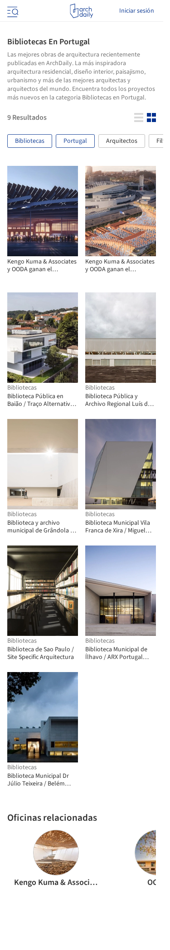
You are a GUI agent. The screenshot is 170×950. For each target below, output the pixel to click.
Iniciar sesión (136, 11)
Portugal (75, 141)
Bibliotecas (29, 141)
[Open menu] (11, 11)
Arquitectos (121, 141)
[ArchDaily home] (81, 11)
